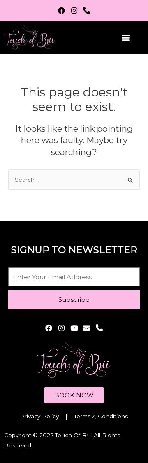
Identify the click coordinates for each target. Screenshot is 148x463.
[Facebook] (61, 10)
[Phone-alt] (86, 10)
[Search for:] (74, 179)
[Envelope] (86, 328)
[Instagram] (74, 10)
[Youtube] (74, 328)
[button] (126, 37)
